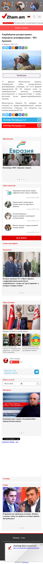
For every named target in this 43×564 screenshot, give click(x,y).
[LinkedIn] (19, 47)
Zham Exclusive (9, 302)
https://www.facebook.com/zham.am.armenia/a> (26, 548)
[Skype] (7, 47)
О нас (23, 538)
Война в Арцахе (21, 28)
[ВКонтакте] (10, 47)
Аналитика (7, 250)
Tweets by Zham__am (10, 442)
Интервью (7, 390)
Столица (6, 479)
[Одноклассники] (13, 47)
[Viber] (23, 47)
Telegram (18, 120)
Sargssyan (25, 562)
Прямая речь (8, 139)
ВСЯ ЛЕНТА (21, 238)
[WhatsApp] (26, 47)
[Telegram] (3, 47)
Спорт (5, 485)
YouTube (18, 126)
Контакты (16, 538)
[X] (16, 47)
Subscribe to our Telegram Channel (10, 372)
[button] (5, 159)
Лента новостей (9, 185)
